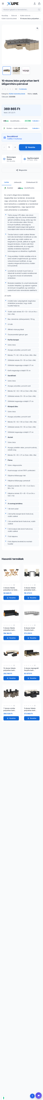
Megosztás (23, 170)
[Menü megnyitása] (3, 3)
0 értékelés (23, 89)
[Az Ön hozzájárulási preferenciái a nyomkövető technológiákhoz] (4, 1098)
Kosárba (12, 598)
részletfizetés (29, 188)
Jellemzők (17, 182)
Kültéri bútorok (25, 15)
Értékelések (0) (32, 182)
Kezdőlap (5, 15)
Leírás (6, 182)
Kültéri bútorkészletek (9, 18)
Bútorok (14, 15)
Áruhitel (10, 188)
